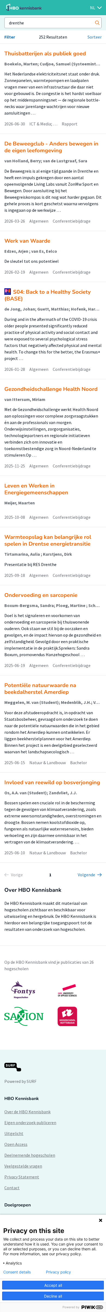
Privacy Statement (21, 1177)
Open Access (15, 1144)
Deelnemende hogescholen (29, 1155)
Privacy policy (58, 1272)
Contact (12, 1187)
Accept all (53, 1285)
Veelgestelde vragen (23, 1166)
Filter (9, 36)
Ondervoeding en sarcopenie (40, 595)
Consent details (17, 1272)
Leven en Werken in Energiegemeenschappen (36, 489)
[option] (53, 1003)
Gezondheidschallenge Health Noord (51, 389)
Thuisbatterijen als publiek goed (45, 53)
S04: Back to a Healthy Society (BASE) (47, 295)
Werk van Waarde (27, 241)
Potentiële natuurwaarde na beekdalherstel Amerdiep (40, 689)
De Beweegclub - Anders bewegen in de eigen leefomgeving (51, 147)
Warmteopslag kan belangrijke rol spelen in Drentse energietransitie (47, 540)
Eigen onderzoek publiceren (30, 1122)
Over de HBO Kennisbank (27, 1111)
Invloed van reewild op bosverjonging (52, 782)
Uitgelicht (13, 1133)
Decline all (53, 1296)
